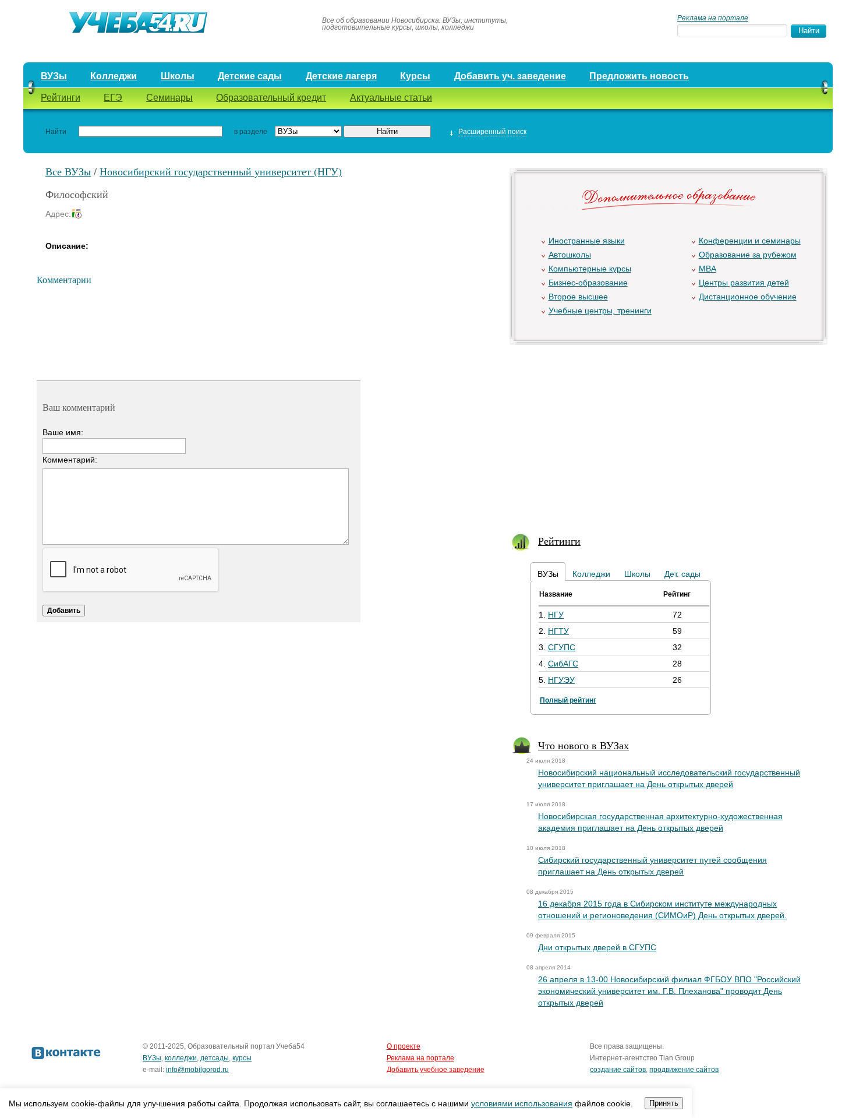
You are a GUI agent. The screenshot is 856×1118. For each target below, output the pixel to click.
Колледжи (113, 76)
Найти (55, 132)
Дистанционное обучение (748, 296)
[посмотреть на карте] (78, 213)
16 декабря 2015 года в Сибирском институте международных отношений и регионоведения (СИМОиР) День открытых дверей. (662, 909)
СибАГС (563, 663)
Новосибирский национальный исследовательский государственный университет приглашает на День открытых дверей (669, 778)
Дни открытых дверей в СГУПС (597, 947)
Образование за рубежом (748, 254)
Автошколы (570, 254)
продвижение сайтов (684, 1070)
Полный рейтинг (568, 700)
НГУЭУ (561, 680)
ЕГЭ (113, 98)
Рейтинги (60, 98)
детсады (214, 1058)
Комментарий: (70, 459)
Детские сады (250, 76)
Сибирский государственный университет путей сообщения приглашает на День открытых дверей (652, 865)
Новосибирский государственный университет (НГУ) (221, 171)
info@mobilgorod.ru (197, 1070)
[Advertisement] (667, 431)
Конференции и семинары (750, 240)
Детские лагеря (341, 76)
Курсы (415, 76)
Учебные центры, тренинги (600, 310)
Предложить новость (639, 76)
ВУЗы (54, 76)
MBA (707, 268)
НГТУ (558, 631)
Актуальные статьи (391, 98)
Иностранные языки (587, 240)
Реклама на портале (712, 18)
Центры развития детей (744, 282)
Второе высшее (578, 296)
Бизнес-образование (588, 282)
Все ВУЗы (68, 171)
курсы (242, 1058)
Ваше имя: (63, 432)
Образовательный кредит (271, 98)
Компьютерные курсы (590, 268)
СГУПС (561, 647)
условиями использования (521, 1103)
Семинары (169, 98)
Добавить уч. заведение (510, 76)
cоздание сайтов (618, 1070)
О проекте (403, 1046)
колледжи (181, 1058)
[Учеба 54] (167, 24)
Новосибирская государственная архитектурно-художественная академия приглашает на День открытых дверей (660, 822)
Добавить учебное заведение (435, 1070)
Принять (663, 1103)
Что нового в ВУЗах (583, 745)
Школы (177, 76)
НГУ (556, 614)
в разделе (250, 132)
